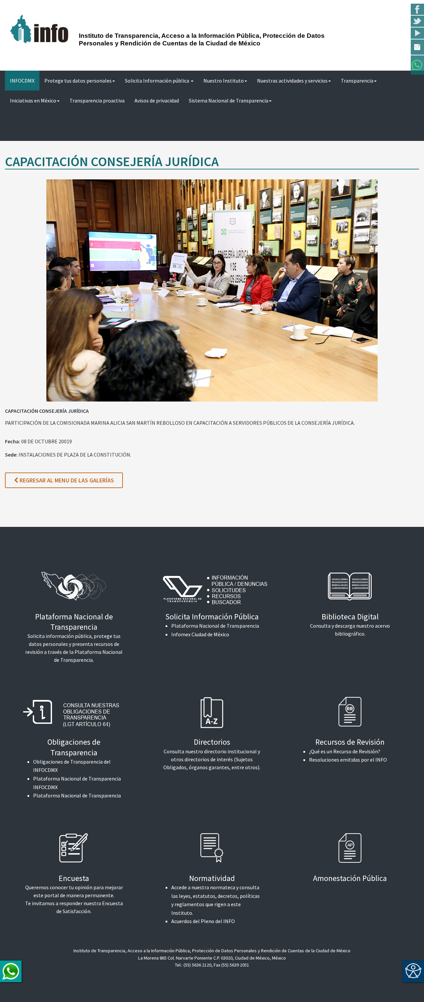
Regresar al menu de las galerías (66, 480)
